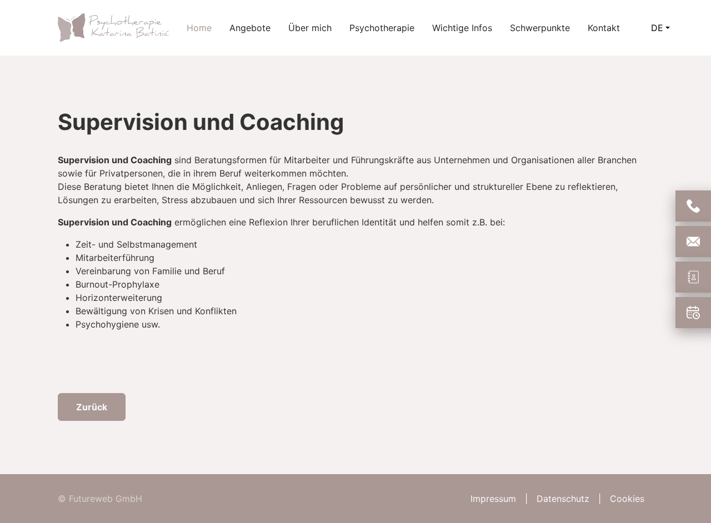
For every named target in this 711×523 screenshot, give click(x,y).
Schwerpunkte (540, 27)
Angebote (250, 27)
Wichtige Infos (462, 27)
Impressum (493, 498)
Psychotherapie (381, 27)
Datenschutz (563, 498)
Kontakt (604, 27)
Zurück (91, 407)
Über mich (310, 27)
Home (199, 27)
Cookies (627, 498)
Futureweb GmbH (105, 498)
